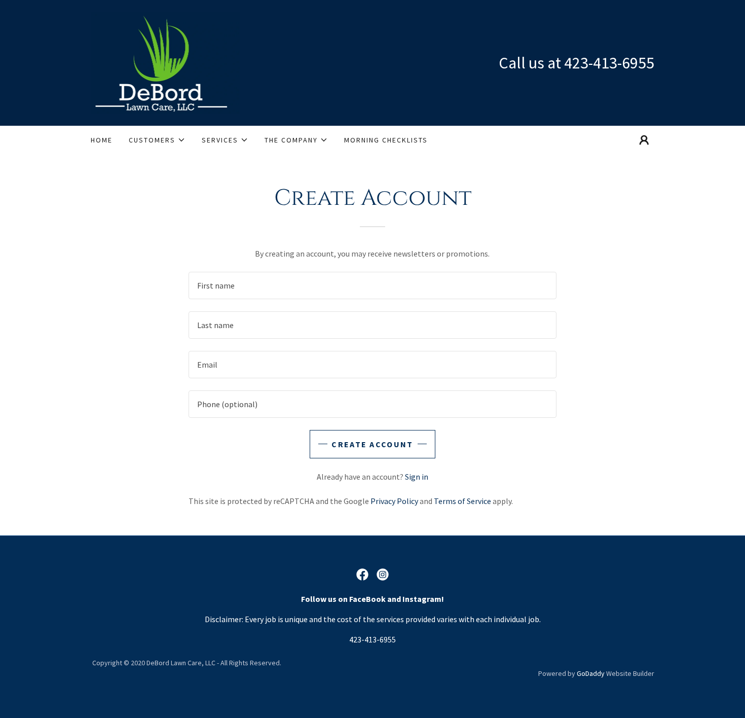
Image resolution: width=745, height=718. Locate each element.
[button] (157, 140)
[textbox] (372, 285)
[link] (165, 62)
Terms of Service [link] (462, 501)
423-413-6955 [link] (609, 63)
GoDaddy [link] (591, 673)
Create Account (372, 444)
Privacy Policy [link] (394, 501)
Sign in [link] (416, 477)
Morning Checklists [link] (386, 140)
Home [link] (102, 140)
